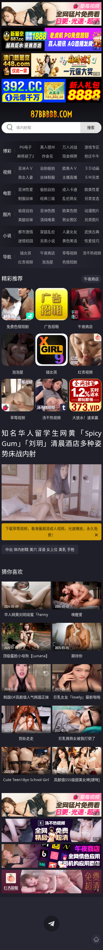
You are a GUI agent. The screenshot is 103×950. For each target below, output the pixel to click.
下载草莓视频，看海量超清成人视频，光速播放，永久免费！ (51, 531)
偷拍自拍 (47, 189)
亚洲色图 (47, 210)
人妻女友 (69, 231)
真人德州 (47, 147)
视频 (7, 172)
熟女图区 (69, 219)
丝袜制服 (47, 177)
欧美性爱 (92, 189)
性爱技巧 (92, 240)
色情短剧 (69, 261)
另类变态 (92, 198)
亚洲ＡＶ (25, 168)
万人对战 (69, 147)
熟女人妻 (25, 177)
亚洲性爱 (25, 189)
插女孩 (25, 252)
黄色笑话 (69, 240)
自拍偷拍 (47, 168)
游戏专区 (92, 147)
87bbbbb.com (51, 114)
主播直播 (69, 177)
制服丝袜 (25, 198)
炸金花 (47, 156)
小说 (7, 235)
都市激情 (25, 231)
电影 (7, 193)
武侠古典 (92, 231)
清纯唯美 (47, 219)
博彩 (7, 151)
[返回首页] (96, 939)
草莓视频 (69, 252)
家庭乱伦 (47, 231)
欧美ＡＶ (69, 168)
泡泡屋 (47, 261)
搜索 (91, 127)
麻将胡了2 (25, 156)
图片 (7, 214)
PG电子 (26, 147)
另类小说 (47, 240)
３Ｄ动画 (92, 168)
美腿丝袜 (25, 219)
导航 (7, 257)
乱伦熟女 (69, 198)
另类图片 (92, 219)
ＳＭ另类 (92, 177)
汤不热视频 (92, 252)
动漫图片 (92, 210)
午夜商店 (47, 252)
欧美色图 (69, 210)
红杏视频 (25, 261)
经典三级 (47, 198)
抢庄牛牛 (92, 156)
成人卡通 (69, 189)
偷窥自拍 (25, 210)
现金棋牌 (69, 156)
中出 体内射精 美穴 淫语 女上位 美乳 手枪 (39, 549)
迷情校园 (25, 240)
